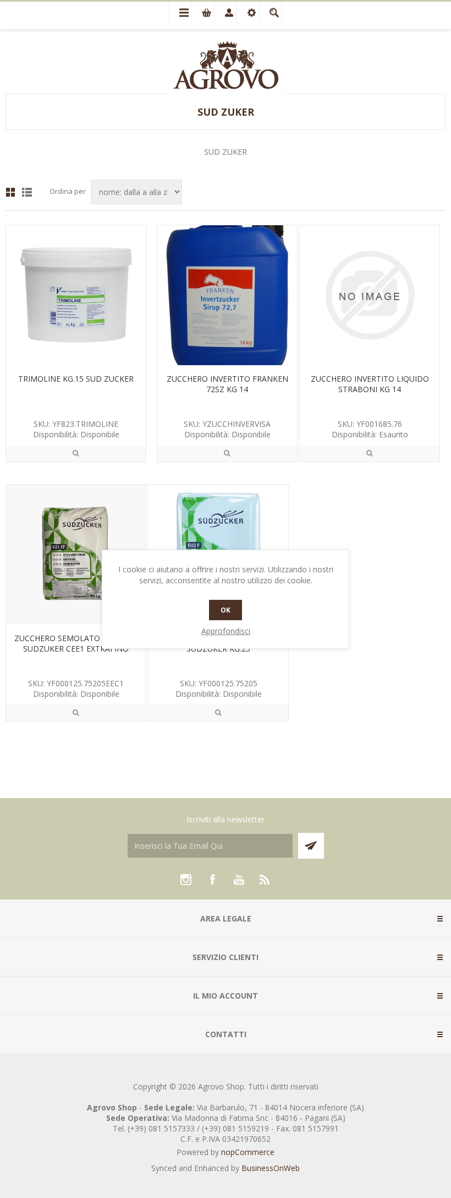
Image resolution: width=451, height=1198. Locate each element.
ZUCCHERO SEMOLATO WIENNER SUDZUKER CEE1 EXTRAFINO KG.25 (76, 648)
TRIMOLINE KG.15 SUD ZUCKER (76, 378)
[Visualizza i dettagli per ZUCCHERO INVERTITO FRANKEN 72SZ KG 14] (227, 295)
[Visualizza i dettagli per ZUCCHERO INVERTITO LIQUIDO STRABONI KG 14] (369, 295)
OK (225, 610)
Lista (27, 192)
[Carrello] (203, 13)
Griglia (10, 192)
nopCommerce (247, 1152)
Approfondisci (225, 631)
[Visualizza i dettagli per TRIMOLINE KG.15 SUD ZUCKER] (76, 295)
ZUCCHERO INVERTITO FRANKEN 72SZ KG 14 (227, 383)
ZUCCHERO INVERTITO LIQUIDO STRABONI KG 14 (370, 383)
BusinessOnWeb (270, 1168)
